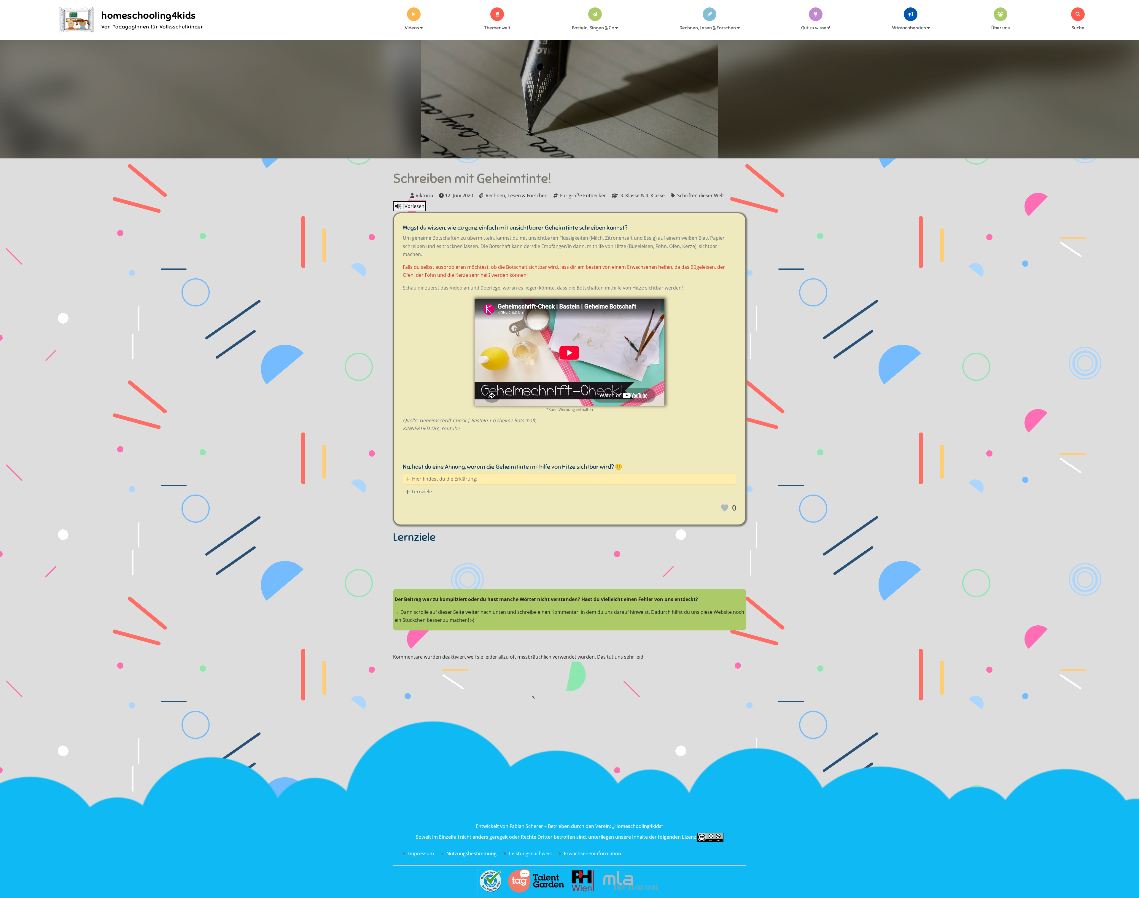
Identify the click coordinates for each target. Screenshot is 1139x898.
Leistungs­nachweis (530, 853)
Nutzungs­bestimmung (471, 853)
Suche (1077, 28)
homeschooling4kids (148, 15)
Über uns (1000, 28)
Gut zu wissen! (815, 28)
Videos (412, 28)
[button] (569, 479)
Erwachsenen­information (592, 853)
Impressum (420, 853)
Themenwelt (497, 28)
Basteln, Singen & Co (593, 28)
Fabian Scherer (526, 826)
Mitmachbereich (909, 28)
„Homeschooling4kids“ (637, 826)
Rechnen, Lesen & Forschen (708, 28)
